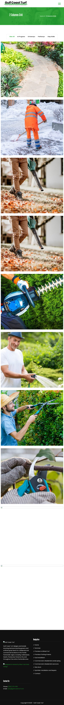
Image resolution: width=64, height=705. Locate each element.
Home (42, 16)
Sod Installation (40, 658)
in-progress (61, 46)
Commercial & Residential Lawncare (47, 664)
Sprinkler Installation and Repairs (45, 670)
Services (37, 648)
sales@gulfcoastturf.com (15, 689)
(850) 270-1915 (13, 687)
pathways (61, 337)
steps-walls (61, 511)
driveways (61, 221)
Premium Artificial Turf (42, 651)
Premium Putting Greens (43, 654)
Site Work (38, 667)
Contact (37, 673)
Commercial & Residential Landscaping (47, 661)
